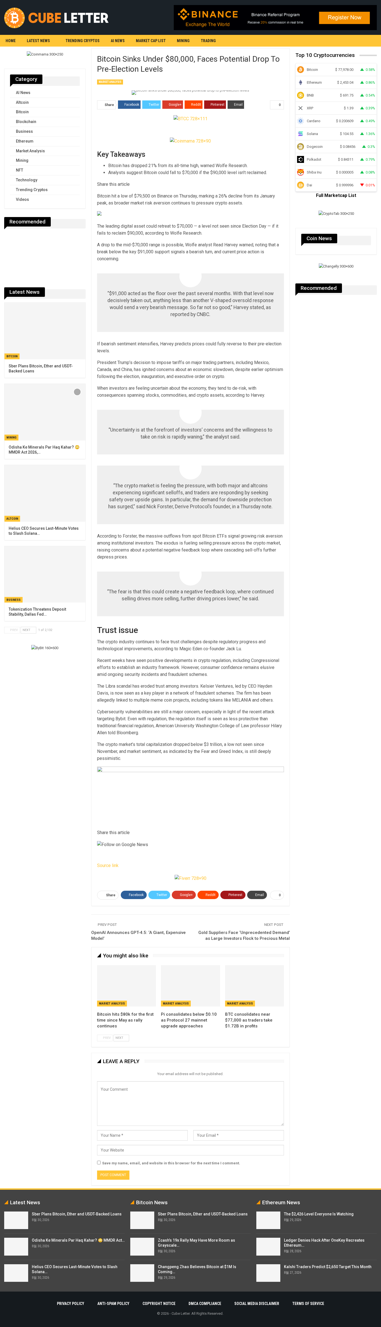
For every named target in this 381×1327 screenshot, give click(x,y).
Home (11, 40)
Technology (26, 180)
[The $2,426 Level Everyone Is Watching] (268, 1220)
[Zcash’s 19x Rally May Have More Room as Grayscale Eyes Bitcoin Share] (142, 1247)
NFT (19, 170)
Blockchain (26, 121)
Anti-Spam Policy (113, 1303)
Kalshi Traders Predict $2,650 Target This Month (328, 1267)
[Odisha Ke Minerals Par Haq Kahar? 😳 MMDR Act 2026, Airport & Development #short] (44, 412)
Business (24, 131)
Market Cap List (151, 40)
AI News (118, 40)
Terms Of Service (308, 1303)
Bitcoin (22, 112)
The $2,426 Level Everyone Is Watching (319, 1214)
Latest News (38, 40)
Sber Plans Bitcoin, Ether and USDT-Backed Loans (77, 1214)
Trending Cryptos (83, 40)
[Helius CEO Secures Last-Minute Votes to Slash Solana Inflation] (44, 493)
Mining (183, 40)
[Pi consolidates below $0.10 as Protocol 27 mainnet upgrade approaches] (190, 985)
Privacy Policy (70, 1303)
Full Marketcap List (336, 195)
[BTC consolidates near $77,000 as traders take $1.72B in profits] (254, 985)
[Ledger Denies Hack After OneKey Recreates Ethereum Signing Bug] (268, 1247)
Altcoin (22, 102)
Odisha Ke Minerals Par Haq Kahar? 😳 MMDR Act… (78, 1240)
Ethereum (24, 141)
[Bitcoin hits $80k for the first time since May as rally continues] (126, 985)
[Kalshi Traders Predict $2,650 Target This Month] (268, 1273)
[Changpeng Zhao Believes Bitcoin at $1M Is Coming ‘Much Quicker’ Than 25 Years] (142, 1273)
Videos (22, 199)
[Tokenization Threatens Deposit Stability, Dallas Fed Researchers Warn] (44, 574)
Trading (208, 40)
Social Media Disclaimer (256, 1303)
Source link (108, 865)
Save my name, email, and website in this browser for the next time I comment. (171, 1163)
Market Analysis (110, 81)
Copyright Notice (159, 1303)
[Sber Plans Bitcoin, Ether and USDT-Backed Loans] (44, 331)
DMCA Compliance (205, 1303)
